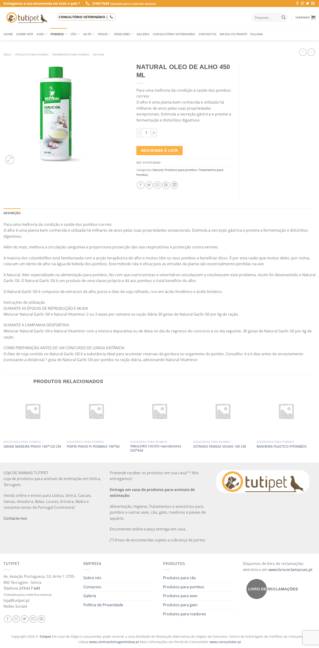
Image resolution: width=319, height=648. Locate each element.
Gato (87, 34)
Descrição (12, 213)
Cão (73, 34)
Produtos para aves (180, 595)
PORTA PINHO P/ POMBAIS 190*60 (93, 446)
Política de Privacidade (103, 604)
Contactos (207, 34)
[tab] (12, 213)
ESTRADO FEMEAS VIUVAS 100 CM (219, 446)
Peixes (103, 34)
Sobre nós (24, 34)
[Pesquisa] (283, 17)
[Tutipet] (27, 17)
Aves (40, 34)
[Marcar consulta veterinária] (111, 17)
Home (8, 34)
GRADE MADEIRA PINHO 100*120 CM (32, 446)
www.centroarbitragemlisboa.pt (114, 642)
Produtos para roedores (184, 614)
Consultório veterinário (174, 34)
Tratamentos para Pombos (70, 54)
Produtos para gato (180, 604)
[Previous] (3, 426)
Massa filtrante (233, 34)
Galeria (143, 34)
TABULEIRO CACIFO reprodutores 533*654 (155, 448)
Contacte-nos (15, 518)
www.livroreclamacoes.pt (290, 569)
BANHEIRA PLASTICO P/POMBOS (282, 446)
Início (7, 54)
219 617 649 (29, 588)
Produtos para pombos (31, 54)
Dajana (256, 34)
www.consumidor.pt (225, 642)
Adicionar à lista (159, 150)
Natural (99, 54)
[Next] (315, 426)
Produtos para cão (179, 577)
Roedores (122, 34)
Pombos (57, 34)
